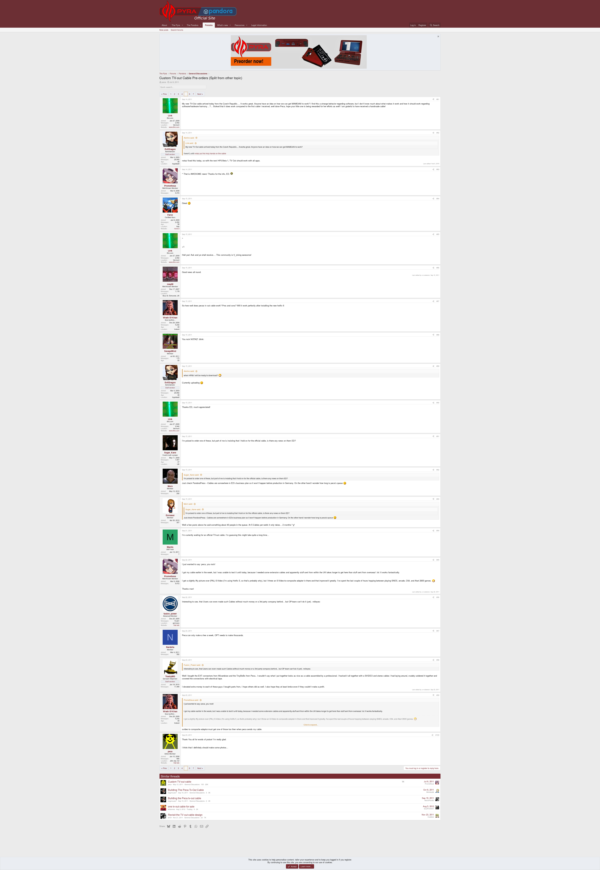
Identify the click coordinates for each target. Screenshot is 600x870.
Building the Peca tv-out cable (184, 798)
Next (199, 94)
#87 (437, 301)
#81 (437, 99)
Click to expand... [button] (311, 724)
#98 (437, 660)
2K (197, 809)
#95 (437, 560)
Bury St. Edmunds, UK (171, 295)
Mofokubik (430, 792)
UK (178, 464)
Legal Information (259, 25)
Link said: (189, 143)
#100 (437, 735)
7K (205, 817)
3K (209, 792)
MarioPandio (429, 800)
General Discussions (192, 784)
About (164, 25)
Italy (177, 226)
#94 (437, 530)
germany (176, 623)
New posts (163, 29)
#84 (437, 198)
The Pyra (176, 25)
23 (202, 817)
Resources (240, 25)
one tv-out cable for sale (181, 806)
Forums (208, 25)
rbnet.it (176, 228)
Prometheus (429, 784)
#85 (437, 234)
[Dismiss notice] (438, 36)
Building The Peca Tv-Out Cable (186, 790)
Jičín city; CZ (174, 761)
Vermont (176, 125)
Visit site (176, 625)
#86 (437, 267)
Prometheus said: (191, 700)
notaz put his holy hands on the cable (210, 153)
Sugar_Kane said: (191, 474)
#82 (437, 133)
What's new (222, 25)
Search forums (177, 29)
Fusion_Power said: (192, 665)
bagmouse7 (172, 792)
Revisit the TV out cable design (185, 815)
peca (164, 82)
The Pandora (192, 25)
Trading (189, 809)
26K (206, 784)
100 (202, 784)
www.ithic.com (174, 127)
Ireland (176, 329)
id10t (170, 817)
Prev (165, 94)
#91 (437, 436)
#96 (437, 597)
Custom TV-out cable (179, 781)
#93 (437, 499)
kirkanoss (171, 809)
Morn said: (188, 503)
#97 (437, 631)
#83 (437, 169)
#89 (437, 366)
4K (209, 801)
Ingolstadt (175, 163)
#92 (437, 470)
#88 (437, 335)
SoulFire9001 (429, 808)
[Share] (433, 99)
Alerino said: (189, 137)
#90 (437, 402)
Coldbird (431, 817)
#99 (437, 695)
